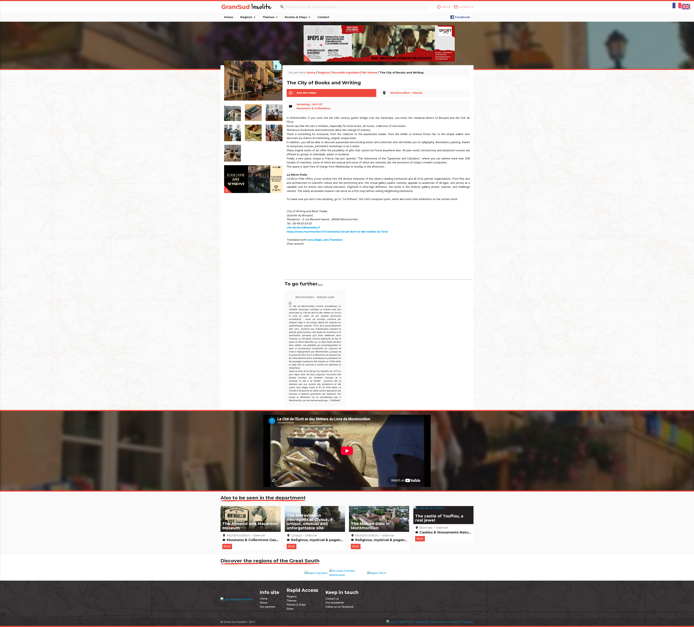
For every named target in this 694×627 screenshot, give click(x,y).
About (263, 602)
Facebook (462, 17)
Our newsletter (334, 602)
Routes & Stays (298, 17)
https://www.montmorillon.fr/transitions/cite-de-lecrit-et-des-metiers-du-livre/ (337, 231)
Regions (248, 17)
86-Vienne (369, 72)
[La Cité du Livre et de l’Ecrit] (253, 85)
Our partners (267, 606)
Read (227, 546)
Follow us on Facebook (339, 606)
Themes (271, 17)
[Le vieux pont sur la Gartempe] (232, 111)
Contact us (332, 598)
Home (228, 17)
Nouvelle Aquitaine (346, 72)
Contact (323, 17)
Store (290, 608)
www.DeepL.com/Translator (324, 239)
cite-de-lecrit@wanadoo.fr (303, 227)
